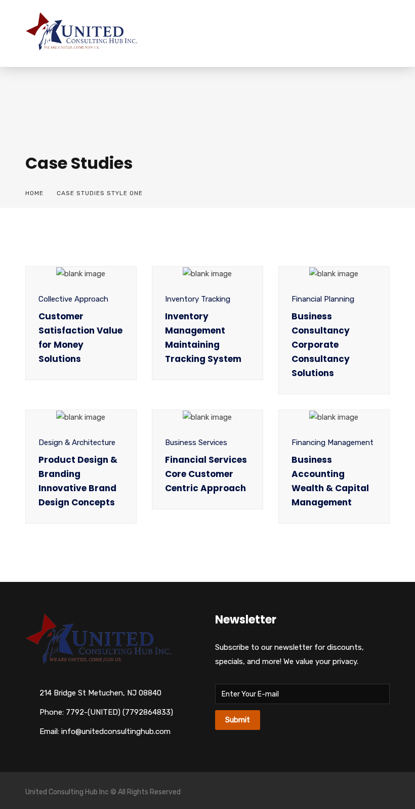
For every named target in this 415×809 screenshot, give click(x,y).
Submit (237, 719)
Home (34, 193)
